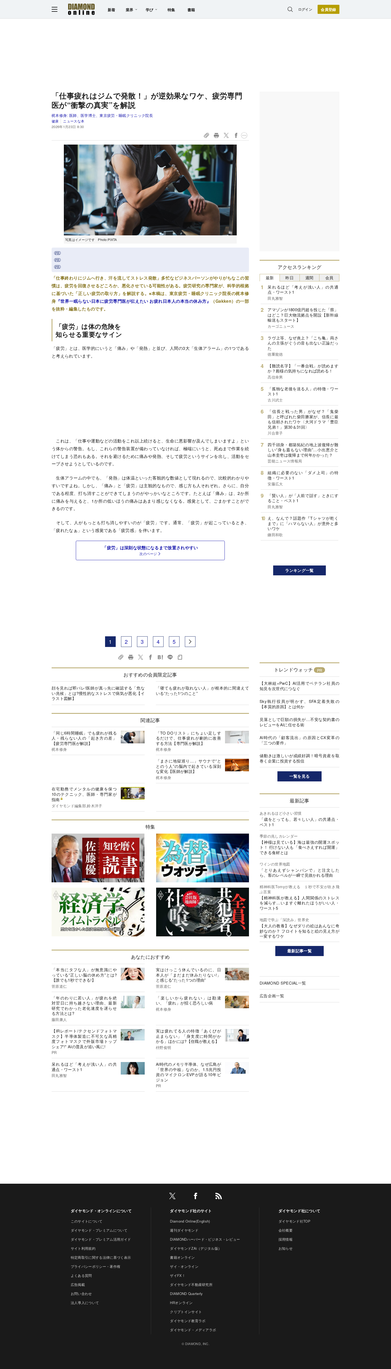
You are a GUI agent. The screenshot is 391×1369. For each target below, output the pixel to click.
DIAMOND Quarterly (186, 1293)
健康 (55, 121)
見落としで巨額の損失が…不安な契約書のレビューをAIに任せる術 (299, 721)
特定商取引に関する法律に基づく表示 (101, 1257)
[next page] (190, 641)
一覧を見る (299, 776)
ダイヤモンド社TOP (294, 1221)
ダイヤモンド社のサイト (191, 1210)
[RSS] (218, 1196)
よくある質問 (81, 1275)
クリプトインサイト (186, 1311)
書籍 (191, 9)
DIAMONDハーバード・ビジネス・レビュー (205, 1239)
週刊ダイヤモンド (184, 1230)
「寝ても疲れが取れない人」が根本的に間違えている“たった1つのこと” (202, 690)
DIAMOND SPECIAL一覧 (283, 983)
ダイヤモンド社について (299, 1210)
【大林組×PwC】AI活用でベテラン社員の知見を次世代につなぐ (299, 685)
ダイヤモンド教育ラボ (187, 1320)
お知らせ (285, 1248)
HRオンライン (181, 1302)
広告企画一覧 (272, 995)
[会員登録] (328, 9)
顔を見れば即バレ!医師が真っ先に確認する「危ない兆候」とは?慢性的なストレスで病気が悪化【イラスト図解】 (98, 693)
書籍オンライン (182, 1257)
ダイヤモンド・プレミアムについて (99, 1230)
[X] (172, 1196)
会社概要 (285, 1230)
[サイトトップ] (81, 9)
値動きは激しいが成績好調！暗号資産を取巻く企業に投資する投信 (299, 758)
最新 (270, 277)
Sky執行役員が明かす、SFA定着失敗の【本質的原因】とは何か (299, 703)
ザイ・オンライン (184, 1266)
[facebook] (195, 1196)
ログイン (305, 9)
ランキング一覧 (299, 570)
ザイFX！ (177, 1275)
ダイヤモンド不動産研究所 (191, 1284)
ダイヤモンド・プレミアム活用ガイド (101, 1239)
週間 (309, 277)
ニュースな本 (73, 121)
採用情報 (285, 1239)
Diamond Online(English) (190, 1221)
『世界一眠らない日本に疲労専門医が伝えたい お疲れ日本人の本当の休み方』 (133, 301)
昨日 (289, 277)
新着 (111, 9)
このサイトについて (87, 1221)
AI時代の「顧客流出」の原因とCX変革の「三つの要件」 (299, 740)
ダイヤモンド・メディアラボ (193, 1329)
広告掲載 (78, 1284)
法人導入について (85, 1302)
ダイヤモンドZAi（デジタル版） (196, 1248)
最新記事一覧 (299, 951)
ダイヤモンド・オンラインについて (101, 1210)
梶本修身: (102, 115)
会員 (329, 277)
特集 (171, 9)
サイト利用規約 (83, 1248)
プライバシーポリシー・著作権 (95, 1266)
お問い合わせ (81, 1293)
